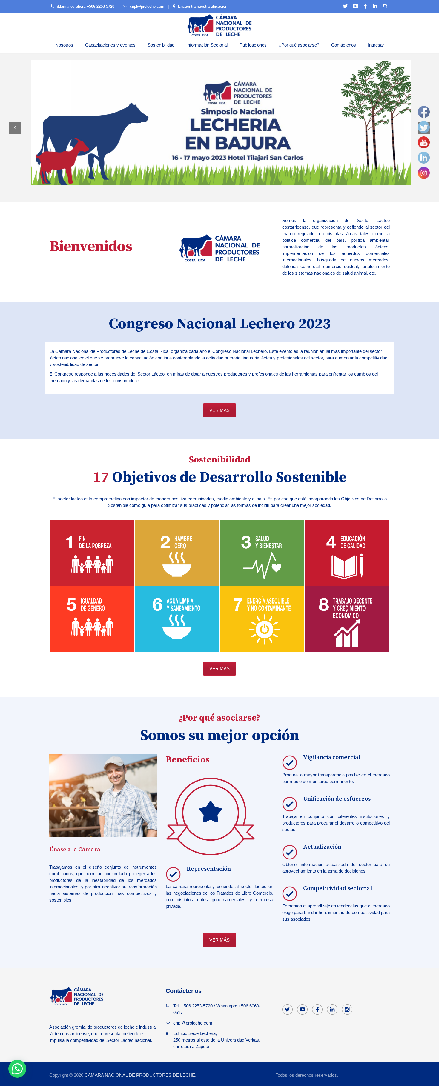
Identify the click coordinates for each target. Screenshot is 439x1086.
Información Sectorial (207, 44)
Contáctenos (343, 44)
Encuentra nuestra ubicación (202, 6)
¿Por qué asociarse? (299, 44)
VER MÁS (219, 410)
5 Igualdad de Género (92, 626)
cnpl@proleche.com (147, 6)
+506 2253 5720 (100, 6)
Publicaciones (253, 44)
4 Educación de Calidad (347, 559)
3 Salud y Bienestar (262, 559)
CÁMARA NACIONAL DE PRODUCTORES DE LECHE (140, 1075)
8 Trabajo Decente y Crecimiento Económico (347, 626)
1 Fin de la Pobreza (92, 559)
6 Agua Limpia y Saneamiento (177, 626)
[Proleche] (219, 25)
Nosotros (64, 44)
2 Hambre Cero (177, 559)
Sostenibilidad (161, 44)
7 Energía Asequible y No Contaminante (262, 626)
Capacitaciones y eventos (110, 44)
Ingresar (376, 44)
